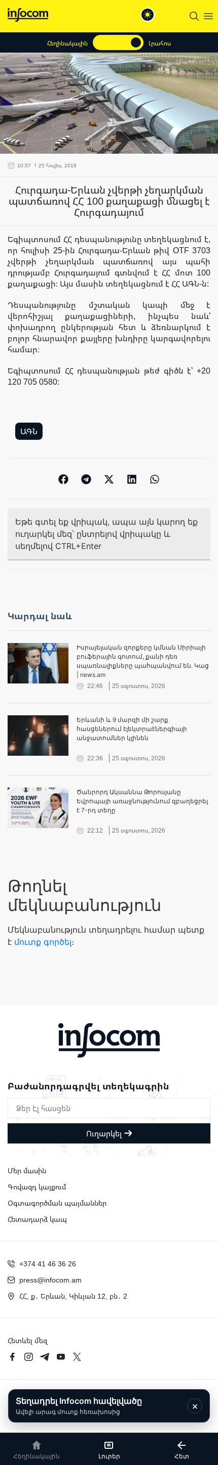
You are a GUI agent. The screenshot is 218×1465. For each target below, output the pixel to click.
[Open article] (38, 663)
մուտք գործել (42, 942)
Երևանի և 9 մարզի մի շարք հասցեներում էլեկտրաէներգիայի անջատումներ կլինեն (132, 729)
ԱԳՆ (29, 431)
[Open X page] (77, 1356)
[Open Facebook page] (12, 1356)
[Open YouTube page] (60, 1356)
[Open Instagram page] (28, 1356)
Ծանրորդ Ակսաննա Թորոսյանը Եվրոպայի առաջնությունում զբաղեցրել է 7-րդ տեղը (142, 801)
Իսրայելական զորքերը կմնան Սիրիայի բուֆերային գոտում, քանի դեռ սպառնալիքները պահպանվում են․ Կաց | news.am (143, 661)
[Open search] (194, 16)
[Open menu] (208, 16)
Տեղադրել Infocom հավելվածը (79, 1405)
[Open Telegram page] (44, 1356)
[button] (63, 479)
